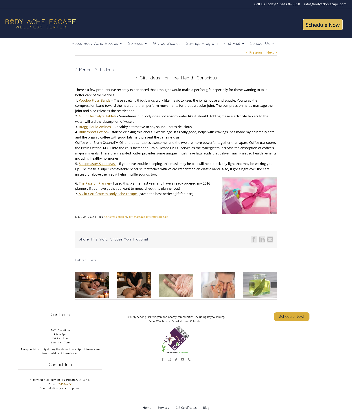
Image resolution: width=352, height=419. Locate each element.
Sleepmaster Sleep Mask (97, 163)
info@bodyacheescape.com (325, 4)
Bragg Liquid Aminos (95, 127)
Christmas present (115, 216)
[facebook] (162, 359)
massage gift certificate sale (151, 216)
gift (131, 216)
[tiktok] (176, 359)
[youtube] (182, 359)
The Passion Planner (94, 183)
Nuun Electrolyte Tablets (98, 116)
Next (270, 52)
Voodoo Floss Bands (94, 100)
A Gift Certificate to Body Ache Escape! (108, 194)
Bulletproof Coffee (93, 132)
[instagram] (169, 359)
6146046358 (65, 384)
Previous (256, 52)
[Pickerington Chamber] (176, 327)
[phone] (189, 359)
